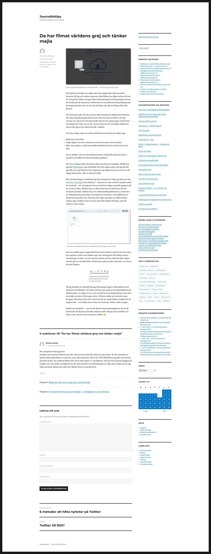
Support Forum (145, 457)
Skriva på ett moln (144, 170)
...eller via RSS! (144, 48)
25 (145, 407)
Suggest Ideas (145, 455)
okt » (165, 411)
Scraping (142, 297)
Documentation (145, 450)
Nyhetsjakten (160, 285)
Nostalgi (150, 285)
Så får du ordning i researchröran (150, 225)
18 (145, 403)
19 (150, 403)
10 (141, 399)
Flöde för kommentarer (148, 432)
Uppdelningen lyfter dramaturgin (152, 94)
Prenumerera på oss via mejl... (148, 37)
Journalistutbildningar (147, 282)
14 (159, 399)
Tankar (156, 297)
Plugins (143, 453)
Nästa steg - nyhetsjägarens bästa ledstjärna (154, 110)
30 (169, 407)
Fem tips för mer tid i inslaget (148, 227)
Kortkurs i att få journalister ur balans (153, 89)
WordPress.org (145, 435)
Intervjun (152, 278)
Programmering (145, 293)
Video (159, 301)
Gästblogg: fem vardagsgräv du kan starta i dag (154, 200)
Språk (150, 297)
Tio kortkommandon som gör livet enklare (153, 165)
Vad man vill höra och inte (147, 121)
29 (164, 407)
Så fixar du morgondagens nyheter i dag (152, 156)
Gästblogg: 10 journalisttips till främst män (155, 64)
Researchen (51, 64)
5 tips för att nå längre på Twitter (149, 245)
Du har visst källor (144, 151)
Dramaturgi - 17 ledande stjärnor (150, 126)
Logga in (143, 428)
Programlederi (157, 289)
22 (164, 403)
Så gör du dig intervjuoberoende (149, 174)
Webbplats (45, 477)
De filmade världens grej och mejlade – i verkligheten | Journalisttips (79, 392)
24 (141, 407)
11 (145, 399)
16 (169, 399)
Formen (142, 274)
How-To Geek (76, 182)
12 (150, 399)
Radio (155, 293)
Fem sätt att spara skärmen (147, 209)
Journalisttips (50, 16)
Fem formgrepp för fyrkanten (148, 229)
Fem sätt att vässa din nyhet (148, 179)
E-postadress (47, 466)
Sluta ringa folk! (144, 130)
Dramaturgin (161, 270)
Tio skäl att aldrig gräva (146, 232)
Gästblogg (143, 278)
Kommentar (46, 422)
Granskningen (164, 274)
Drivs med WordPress (58, 544)
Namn (43, 455)
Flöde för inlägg (145, 430)
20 (155, 403)
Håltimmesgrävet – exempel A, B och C (153, 66)
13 (155, 399)
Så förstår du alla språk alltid (148, 160)
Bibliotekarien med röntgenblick (149, 135)
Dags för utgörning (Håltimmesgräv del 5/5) (155, 69)
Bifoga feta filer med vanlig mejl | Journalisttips (69, 382)
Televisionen (165, 297)
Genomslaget (152, 274)
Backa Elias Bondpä (47, 56)
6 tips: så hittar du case (146, 183)
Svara (42, 373)
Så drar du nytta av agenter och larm (151, 238)
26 (150, 407)
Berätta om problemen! (148, 92)
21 (159, 403)
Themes (143, 460)
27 (155, 407)
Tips (41, 67)
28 (160, 407)
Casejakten (154, 266)
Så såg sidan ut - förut (146, 140)
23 (169, 403)
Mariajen (143, 318)
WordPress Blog (145, 462)
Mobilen (142, 285)
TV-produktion (149, 301)
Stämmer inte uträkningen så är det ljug (152, 243)
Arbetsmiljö (44, 62)
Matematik (162, 282)
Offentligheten (144, 289)
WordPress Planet (146, 464)
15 (164, 399)
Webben (46, 67)
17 (141, 403)
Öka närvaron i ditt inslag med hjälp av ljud (153, 241)
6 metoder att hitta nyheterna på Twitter (152, 195)
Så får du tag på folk (145, 204)
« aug (145, 411)
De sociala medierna (146, 270)
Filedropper (78, 167)
